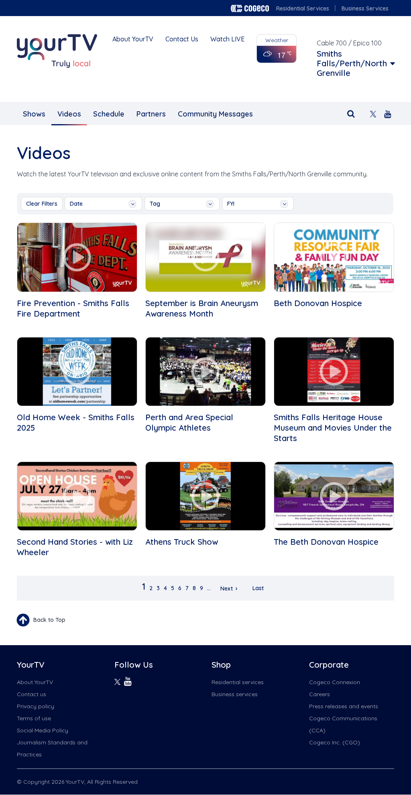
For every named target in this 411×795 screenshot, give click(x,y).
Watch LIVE (227, 39)
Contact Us (181, 39)
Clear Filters (41, 203)
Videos (69, 114)
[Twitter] (373, 113)
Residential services (238, 682)
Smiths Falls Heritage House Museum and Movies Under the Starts (333, 427)
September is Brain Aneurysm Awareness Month (201, 308)
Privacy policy (35, 706)
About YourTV (132, 39)
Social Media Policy (42, 730)
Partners (151, 114)
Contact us (31, 694)
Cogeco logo (249, 8)
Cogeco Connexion (334, 682)
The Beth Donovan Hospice (326, 542)
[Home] (57, 51)
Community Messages (215, 114)
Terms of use (34, 718)
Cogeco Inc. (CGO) (334, 742)
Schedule (108, 114)
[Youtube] (387, 113)
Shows (34, 114)
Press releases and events (343, 706)
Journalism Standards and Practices (52, 748)
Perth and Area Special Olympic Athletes (189, 422)
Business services (235, 694)
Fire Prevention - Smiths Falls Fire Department (73, 308)
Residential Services (302, 8)
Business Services (365, 8)
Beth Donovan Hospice (318, 303)
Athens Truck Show (181, 542)
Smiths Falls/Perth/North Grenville (352, 63)
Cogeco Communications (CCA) (343, 724)
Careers (319, 694)
